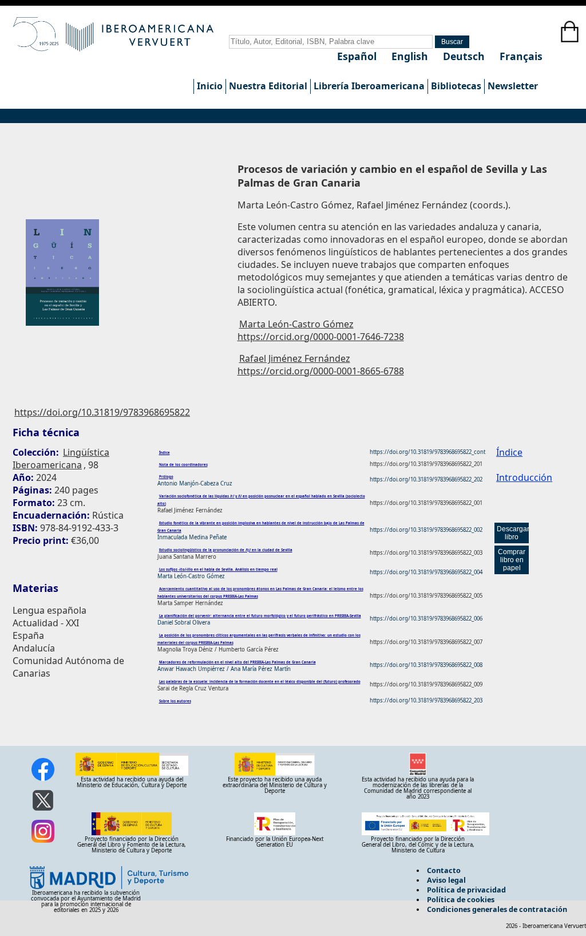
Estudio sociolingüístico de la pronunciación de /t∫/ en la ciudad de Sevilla (225, 550)
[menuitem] (209, 86)
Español (358, 56)
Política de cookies (460, 899)
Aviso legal (446, 880)
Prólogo (166, 477)
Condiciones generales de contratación (497, 909)
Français (521, 56)
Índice (164, 453)
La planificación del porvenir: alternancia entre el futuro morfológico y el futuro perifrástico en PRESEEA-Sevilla (260, 616)
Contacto (444, 870)
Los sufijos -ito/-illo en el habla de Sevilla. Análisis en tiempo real (218, 569)
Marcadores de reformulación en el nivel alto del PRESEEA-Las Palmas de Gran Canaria (237, 662)
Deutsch (465, 56)
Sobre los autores (175, 701)
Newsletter (513, 86)
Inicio (210, 86)
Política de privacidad (466, 889)
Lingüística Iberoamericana (61, 458)
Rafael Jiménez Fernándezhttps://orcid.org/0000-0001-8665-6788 (320, 364)
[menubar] (367, 86)
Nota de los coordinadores (183, 465)
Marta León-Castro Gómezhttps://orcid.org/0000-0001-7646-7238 (320, 330)
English (411, 56)
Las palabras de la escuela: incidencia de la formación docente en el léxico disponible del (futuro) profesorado (260, 682)
